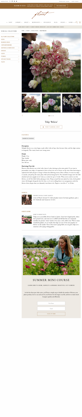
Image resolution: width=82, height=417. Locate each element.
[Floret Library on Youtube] (16, 1)
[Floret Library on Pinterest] (14, 1)
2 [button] (50, 115)
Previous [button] (22, 115)
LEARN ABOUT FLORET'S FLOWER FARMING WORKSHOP (32, 27)
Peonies (3, 56)
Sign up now (51, 314)
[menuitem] (11, 22)
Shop (10, 22)
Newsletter (4, 1)
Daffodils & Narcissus (8, 48)
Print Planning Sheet (52, 127)
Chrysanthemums (6, 45)
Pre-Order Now (61, 5)
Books (63, 22)
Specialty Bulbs (6, 59)
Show (71, 22)
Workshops (36, 22)
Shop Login (75, 1)
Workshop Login (64, 1)
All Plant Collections (7, 36)
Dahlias (3, 51)
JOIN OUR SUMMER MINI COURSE (55, 27)
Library (18, 22)
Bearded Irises (5, 42)
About (26, 22)
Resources (47, 22)
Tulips (3, 62)
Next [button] (80, 115)
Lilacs (3, 53)
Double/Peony (34, 30)
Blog (56, 22)
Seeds (3, 39)
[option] (31, 103)
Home (23, 30)
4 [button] (53, 115)
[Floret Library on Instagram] (12, 1)
